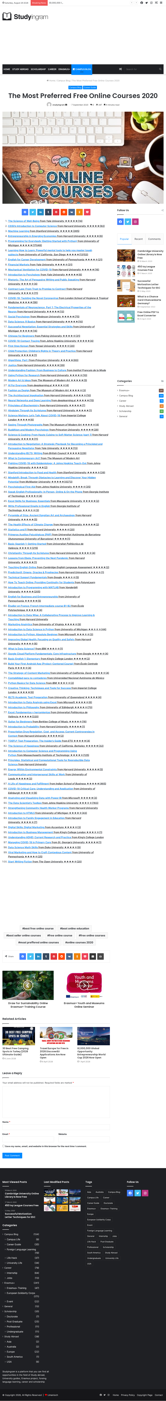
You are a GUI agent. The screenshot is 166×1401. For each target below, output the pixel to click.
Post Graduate (14, 1321)
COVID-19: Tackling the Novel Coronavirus (33, 298)
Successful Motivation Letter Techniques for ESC (148, 284)
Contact (159, 1395)
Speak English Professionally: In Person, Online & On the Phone (45, 491)
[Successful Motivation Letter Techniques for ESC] (126, 285)
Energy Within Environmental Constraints (32, 769)
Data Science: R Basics (21, 321)
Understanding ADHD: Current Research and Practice (39, 837)
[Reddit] (64, 212)
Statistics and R (17, 529)
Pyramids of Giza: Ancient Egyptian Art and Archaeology (41, 515)
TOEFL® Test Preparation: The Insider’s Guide (34, 740)
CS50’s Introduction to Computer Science (32, 226)
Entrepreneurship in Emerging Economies (32, 236)
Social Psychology (19, 316)
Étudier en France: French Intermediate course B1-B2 (39, 605)
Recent (139, 238)
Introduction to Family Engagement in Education (36, 818)
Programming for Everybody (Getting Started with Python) (42, 241)
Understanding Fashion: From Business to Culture (37, 370)
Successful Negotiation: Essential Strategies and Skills (40, 326)
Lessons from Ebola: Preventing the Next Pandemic (38, 558)
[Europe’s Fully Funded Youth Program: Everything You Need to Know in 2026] (62, 1200)
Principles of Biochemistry (23, 405)
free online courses (92, 935)
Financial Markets (18, 264)
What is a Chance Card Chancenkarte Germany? (149, 300)
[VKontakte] (71, 212)
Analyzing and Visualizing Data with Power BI (35, 797)
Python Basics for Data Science (27, 683)
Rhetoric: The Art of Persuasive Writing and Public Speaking (43, 279)
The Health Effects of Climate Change (30, 524)
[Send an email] (66, 105)
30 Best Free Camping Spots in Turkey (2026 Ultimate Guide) (15, 1051)
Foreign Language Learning (21, 1249)
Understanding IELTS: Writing (25, 453)
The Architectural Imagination (25, 395)
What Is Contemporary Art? (24, 458)
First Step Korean (18, 345)
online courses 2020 (80, 942)
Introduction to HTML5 (21, 813)
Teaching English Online (22, 567)
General (123, 416)
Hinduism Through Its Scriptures (27, 410)
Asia (9, 1341)
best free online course (39, 928)
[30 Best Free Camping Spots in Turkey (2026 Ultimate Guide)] (18, 1036)
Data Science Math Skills (23, 847)
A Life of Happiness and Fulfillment (28, 783)
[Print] (100, 956)
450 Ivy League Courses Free (146, 268)
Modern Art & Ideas (19, 380)
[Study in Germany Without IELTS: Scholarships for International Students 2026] (49, 1200)
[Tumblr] (48, 212)
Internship (12, 1273)
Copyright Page (145, 1395)
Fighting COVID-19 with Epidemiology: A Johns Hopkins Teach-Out (47, 463)
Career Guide (90, 87)
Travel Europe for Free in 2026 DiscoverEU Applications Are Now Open (54, 1053)
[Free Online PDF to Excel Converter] (126, 317)
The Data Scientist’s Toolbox (25, 802)
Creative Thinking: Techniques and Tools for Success (39, 688)
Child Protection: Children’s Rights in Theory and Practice (42, 350)
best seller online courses (24, 935)
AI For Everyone (17, 385)
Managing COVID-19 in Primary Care (29, 842)
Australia (11, 1346)
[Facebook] (25, 212)
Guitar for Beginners (20, 721)
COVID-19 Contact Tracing (24, 340)
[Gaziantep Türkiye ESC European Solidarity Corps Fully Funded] (75, 1208)
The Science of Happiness (23, 745)
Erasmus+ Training (16, 1288)
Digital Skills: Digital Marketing (26, 827)
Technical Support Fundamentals (27, 577)
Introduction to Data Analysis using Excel (32, 702)
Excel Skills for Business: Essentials (29, 501)
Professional (13, 1326)
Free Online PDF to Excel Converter (148, 314)
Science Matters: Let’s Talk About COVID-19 (34, 415)
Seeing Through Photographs (25, 424)
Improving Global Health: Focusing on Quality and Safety (41, 639)
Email (6, 1134)
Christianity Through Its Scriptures (28, 553)
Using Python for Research (24, 375)
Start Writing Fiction (20, 861)
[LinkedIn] (40, 212)
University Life (14, 1262)
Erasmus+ (64, 69)
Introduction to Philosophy (23, 707)
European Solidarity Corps (21, 1293)
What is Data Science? (21, 648)
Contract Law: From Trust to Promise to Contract (37, 288)
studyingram (59, 105)
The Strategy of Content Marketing (29, 672)
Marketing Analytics (20, 624)
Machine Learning (18, 231)
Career (52, 69)
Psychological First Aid (21, 486)
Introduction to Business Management (30, 832)
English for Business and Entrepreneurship (33, 596)
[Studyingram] (25, 16)
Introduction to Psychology (24, 274)
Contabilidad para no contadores (27, 678)
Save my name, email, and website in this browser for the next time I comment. (46, 1146)
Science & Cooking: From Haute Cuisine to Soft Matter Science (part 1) (50, 434)
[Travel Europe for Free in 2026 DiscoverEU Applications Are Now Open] (56, 1036)
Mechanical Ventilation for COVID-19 (30, 269)
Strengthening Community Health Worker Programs (38, 807)
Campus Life (13, 1239)
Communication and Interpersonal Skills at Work (36, 774)
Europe (11, 1351)
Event (10, 1301)
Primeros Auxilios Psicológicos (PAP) (30, 534)
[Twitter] (33, 212)
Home (7, 69)
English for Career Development (27, 259)
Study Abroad (20, 69)
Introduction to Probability (23, 726)
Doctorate (12, 1316)
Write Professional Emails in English (29, 506)
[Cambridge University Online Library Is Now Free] (126, 255)
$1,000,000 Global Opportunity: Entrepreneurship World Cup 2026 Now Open (88, 2)
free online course (60, 935)
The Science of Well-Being (23, 221)
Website (62, 1134)
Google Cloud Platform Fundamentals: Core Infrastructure (42, 653)
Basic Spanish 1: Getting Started (27, 543)
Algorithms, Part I (18, 360)
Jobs (9, 1278)
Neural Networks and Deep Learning (29, 400)
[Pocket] (87, 212)
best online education (75, 928)
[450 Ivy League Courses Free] (126, 271)
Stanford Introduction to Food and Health (32, 472)
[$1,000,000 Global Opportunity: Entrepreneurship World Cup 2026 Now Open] (93, 1036)
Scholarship (38, 69)
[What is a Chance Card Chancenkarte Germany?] (126, 301)
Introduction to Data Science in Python (31, 629)
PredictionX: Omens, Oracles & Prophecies (33, 572)
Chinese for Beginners (21, 335)
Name (6, 1122)
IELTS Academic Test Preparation (27, 697)
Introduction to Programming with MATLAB (33, 587)
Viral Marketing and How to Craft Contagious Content (40, 852)
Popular (124, 238)
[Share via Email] (92, 956)
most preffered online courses (39, 942)
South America (15, 1356)
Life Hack (12, 1257)
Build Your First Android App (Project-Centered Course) (41, 663)
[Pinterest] (56, 212)
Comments (154, 238)
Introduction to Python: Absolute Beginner (33, 634)
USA (9, 1361)
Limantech (53, 1395)
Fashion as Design (19, 390)
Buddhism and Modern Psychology (28, 429)
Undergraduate (15, 1331)
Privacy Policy (128, 1395)
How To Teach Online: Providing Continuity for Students (41, 582)
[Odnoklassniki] (79, 212)
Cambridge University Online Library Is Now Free (150, 254)
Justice (12, 365)
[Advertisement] (111, 35)
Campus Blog (83, 69)
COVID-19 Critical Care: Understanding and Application (40, 788)
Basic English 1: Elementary (24, 658)
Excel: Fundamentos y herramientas (29, 712)
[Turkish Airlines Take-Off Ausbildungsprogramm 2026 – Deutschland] (62, 1208)
